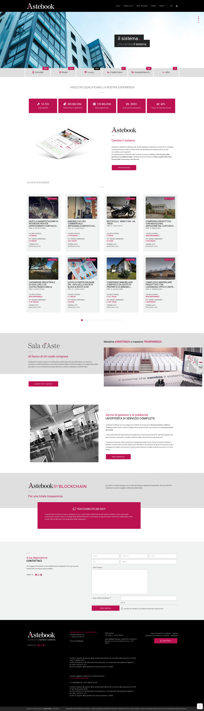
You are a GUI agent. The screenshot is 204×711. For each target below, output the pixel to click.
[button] (82, 320)
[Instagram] (39, 575)
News (153, 6)
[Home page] (40, 6)
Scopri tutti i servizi (43, 384)
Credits (28, 709)
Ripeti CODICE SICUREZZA (101, 598)
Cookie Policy (47, 709)
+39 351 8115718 (77, 637)
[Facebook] (36, 575)
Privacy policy (37, 709)
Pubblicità (128, 6)
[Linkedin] (41, 575)
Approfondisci (124, 168)
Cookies (55, 709)
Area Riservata (118, 457)
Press (162, 6)
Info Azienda (142, 6)
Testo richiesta (97, 567)
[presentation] (24, 249)
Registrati (166, 641)
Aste (118, 6)
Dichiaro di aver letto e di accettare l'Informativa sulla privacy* (144, 609)
